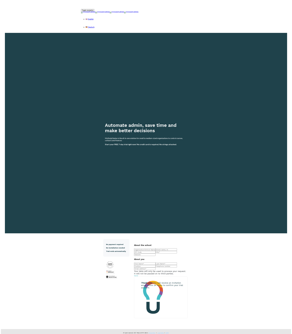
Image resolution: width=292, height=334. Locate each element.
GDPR (167, 332)
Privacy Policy (152, 332)
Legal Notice (161, 332)
